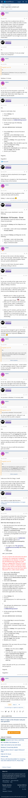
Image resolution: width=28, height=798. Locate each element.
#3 (26, 64)
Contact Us (23, 787)
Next (14, 704)
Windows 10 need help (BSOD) (9, 747)
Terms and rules (14, 780)
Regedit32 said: (5, 67)
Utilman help (4, 756)
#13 (26, 379)
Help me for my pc (6, 754)
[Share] (24, 18)
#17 (26, 458)
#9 (26, 253)
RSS (25, 789)
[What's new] (23, 1)
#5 (26, 105)
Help (11, 782)
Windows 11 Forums (7, 791)
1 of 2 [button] (9, 704)
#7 (26, 190)
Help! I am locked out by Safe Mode (11, 745)
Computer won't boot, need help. (14, 740)
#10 (26, 275)
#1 (26, 18)
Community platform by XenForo (13, 796)
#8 (26, 209)
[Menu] (2, 1)
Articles (4, 789)
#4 (26, 88)
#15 (26, 407)
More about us (6, 780)
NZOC (3, 9)
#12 (26, 344)
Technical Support (7, 787)
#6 (26, 171)
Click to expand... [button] (14, 360)
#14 (26, 394)
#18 (26, 498)
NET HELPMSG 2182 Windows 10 (10, 742)
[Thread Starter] (3, 15)
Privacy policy (6, 782)
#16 (26, 426)
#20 (26, 684)
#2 (26, 47)
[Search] (26, 1)
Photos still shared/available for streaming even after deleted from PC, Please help (13, 759)
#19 (26, 513)
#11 (26, 327)
